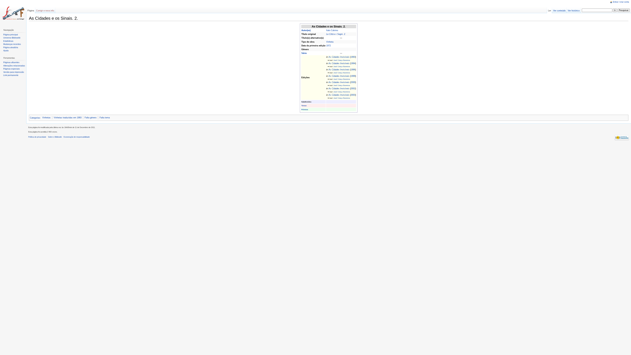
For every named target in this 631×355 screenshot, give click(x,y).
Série (304, 53)
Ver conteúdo (559, 10)
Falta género (90, 117)
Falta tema (105, 117)
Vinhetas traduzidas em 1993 (68, 117)
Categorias (35, 117)
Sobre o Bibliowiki (55, 137)
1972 (328, 45)
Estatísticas (8, 41)
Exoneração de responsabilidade (77, 137)
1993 (353, 57)
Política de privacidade (37, 137)
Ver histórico (574, 10)
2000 (353, 82)
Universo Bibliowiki (11, 38)
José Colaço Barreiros (341, 60)
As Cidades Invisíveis (338, 57)
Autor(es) (306, 30)
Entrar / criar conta (621, 2)
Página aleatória (10, 47)
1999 (353, 76)
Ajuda (6, 50)
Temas (304, 105)
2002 (353, 88)
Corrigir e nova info (45, 10)
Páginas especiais (11, 69)
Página (30, 10)
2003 (353, 95)
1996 (353, 69)
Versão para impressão (13, 72)
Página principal (10, 35)
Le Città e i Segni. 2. (336, 34)
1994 (353, 63)
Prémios (304, 109)
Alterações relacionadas (14, 66)
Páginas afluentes (11, 62)
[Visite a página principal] (13, 13)
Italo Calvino (332, 30)
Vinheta (329, 42)
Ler (549, 10)
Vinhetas (46, 117)
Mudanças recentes (12, 44)
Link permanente (10, 75)
